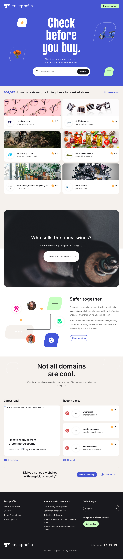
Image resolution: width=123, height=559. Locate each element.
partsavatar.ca (82, 188)
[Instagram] (110, 545)
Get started (91, 524)
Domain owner (110, 6)
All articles (13, 460)
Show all (71, 460)
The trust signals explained (56, 506)
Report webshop (87, 474)
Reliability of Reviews (53, 515)
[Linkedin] (115, 545)
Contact (7, 511)
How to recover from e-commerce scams (59, 528)
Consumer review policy (55, 511)
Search (83, 71)
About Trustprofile (12, 506)
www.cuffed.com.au (84, 124)
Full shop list (113, 92)
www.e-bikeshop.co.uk (27, 156)
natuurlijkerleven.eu (84, 156)
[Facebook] (105, 545)
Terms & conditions (12, 515)
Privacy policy (10, 519)
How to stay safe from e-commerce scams (60, 520)
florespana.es (23, 188)
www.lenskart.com (25, 124)
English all (89, 508)
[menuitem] (22, 506)
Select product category (59, 256)
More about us (79, 338)
